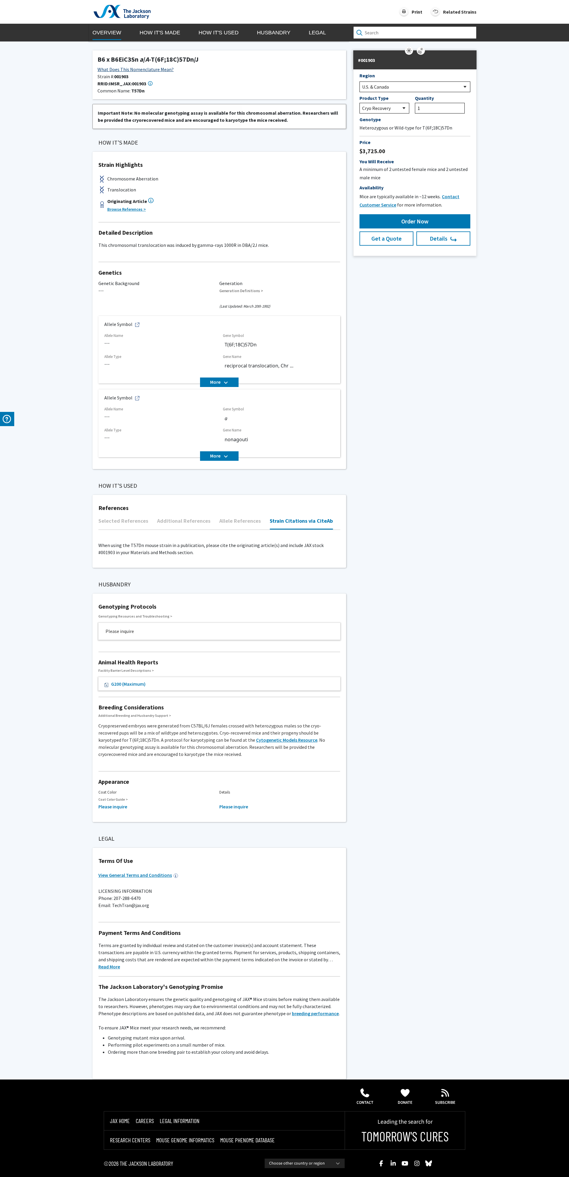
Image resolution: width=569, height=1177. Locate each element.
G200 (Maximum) (128, 684)
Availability (371, 188)
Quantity (424, 98)
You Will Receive (376, 161)
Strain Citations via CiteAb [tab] (301, 520)
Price (364, 142)
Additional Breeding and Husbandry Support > (134, 715)
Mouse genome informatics (185, 1140)
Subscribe (445, 1103)
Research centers (130, 1140)
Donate (405, 1103)
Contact (365, 1103)
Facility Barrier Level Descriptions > (126, 670)
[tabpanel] (219, 533)
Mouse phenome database (247, 1140)
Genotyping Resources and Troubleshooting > (135, 616)
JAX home (120, 1120)
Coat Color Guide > (113, 799)
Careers (145, 1120)
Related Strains (460, 12)
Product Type (374, 98)
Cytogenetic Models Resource (286, 740)
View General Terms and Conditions (135, 875)
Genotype (370, 119)
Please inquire (112, 807)
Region (367, 76)
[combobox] (305, 1163)
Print (417, 12)
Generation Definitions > (241, 290)
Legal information (179, 1120)
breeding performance (315, 1013)
